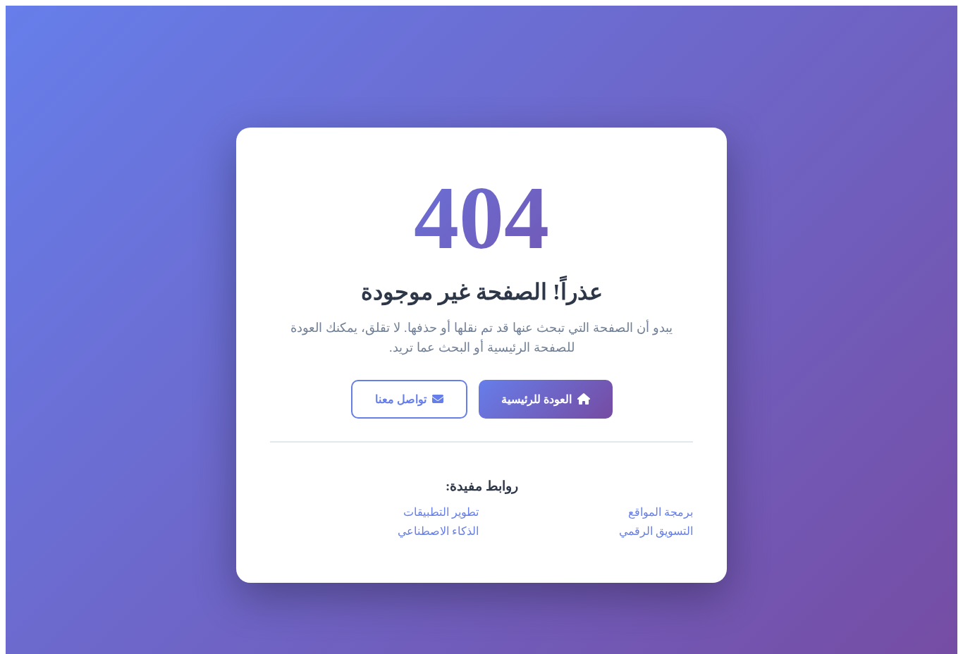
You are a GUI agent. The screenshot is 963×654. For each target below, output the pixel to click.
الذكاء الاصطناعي (438, 531)
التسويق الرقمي (656, 531)
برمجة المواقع (660, 512)
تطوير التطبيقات (441, 512)
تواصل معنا (401, 399)
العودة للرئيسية (536, 399)
